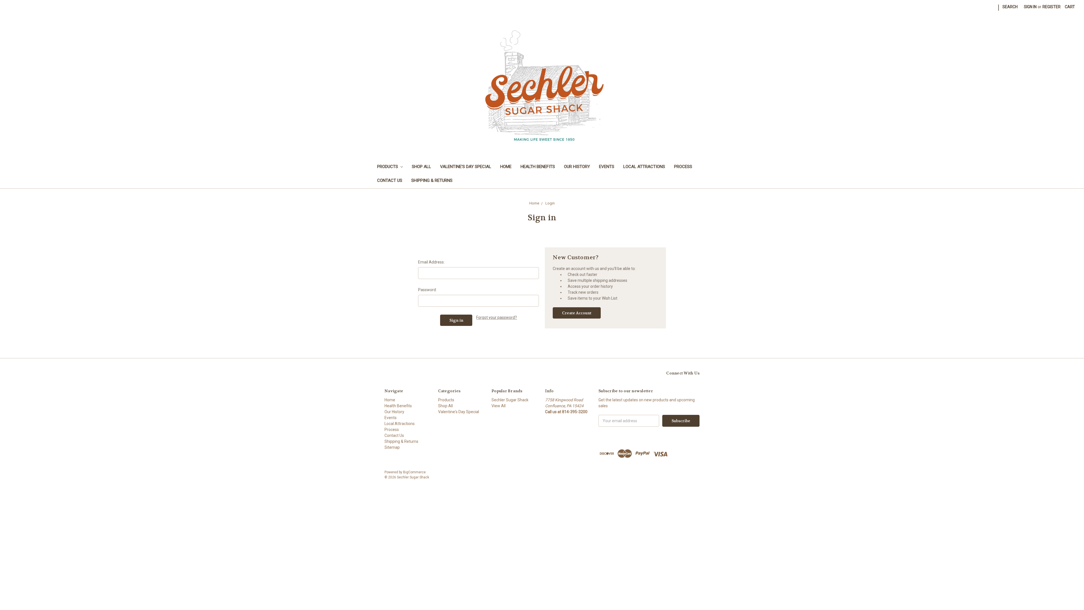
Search (1010, 7)
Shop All (421, 166)
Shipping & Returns (432, 180)
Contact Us (389, 180)
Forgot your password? (496, 317)
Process (683, 166)
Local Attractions (644, 166)
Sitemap (392, 447)
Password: (427, 289)
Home (506, 166)
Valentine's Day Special (465, 166)
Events (606, 166)
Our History (577, 166)
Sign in (1030, 7)
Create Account (576, 312)
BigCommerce (414, 472)
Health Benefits (538, 166)
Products (388, 166)
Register (1052, 7)
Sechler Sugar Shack (509, 400)
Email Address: (431, 262)
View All (498, 406)
